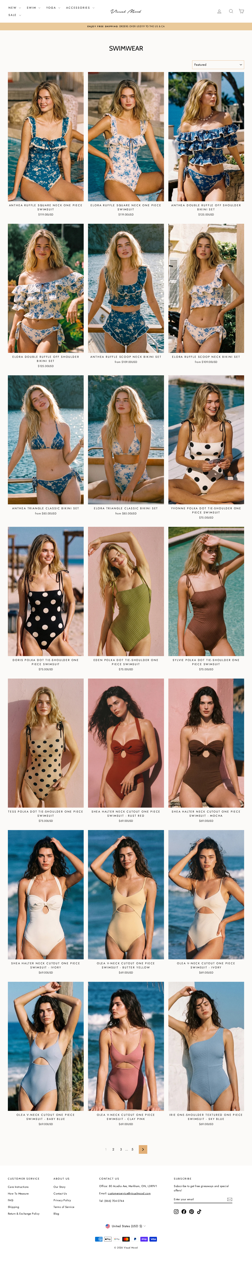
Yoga (51, 8)
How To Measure (18, 1194)
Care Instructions (18, 1187)
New (13, 8)
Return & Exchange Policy (24, 1214)
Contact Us (60, 1194)
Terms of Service (64, 1207)
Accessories (79, 8)
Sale (13, 15)
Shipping (13, 1207)
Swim (32, 8)
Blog (56, 1214)
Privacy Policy (62, 1200)
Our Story (60, 1187)
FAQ (10, 1200)
